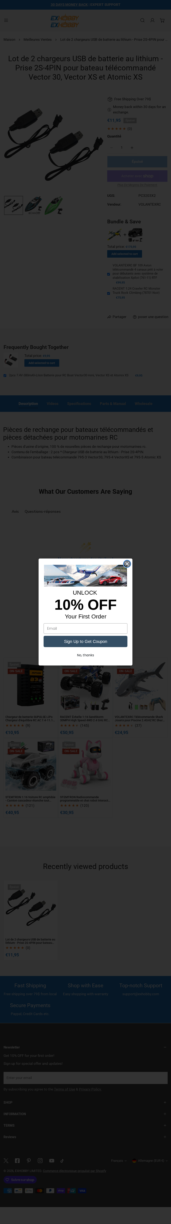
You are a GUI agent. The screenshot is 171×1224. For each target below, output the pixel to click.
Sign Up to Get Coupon (85, 641)
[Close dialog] (127, 563)
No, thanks (85, 655)
